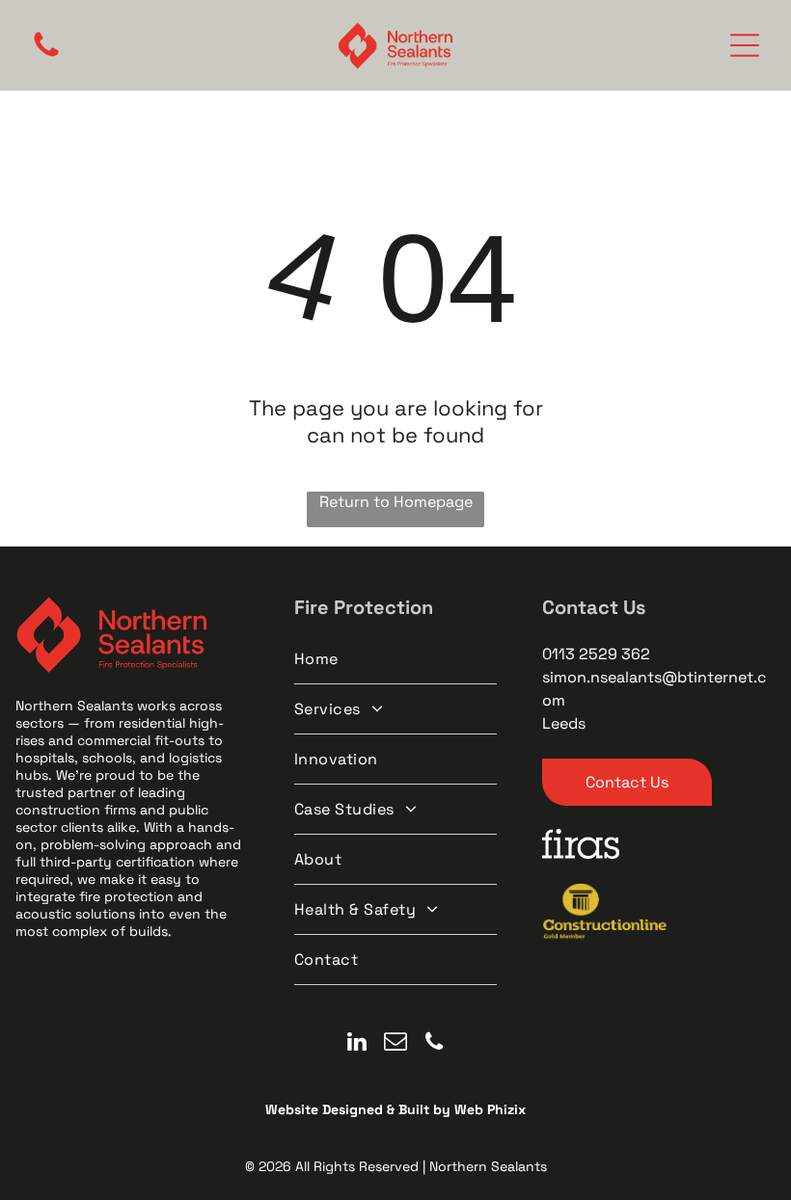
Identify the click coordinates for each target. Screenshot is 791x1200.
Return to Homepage (396, 502)
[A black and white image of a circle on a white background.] (46, 55)
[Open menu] (744, 45)
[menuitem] (395, 659)
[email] (396, 1044)
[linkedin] (357, 1044)
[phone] (434, 1044)
